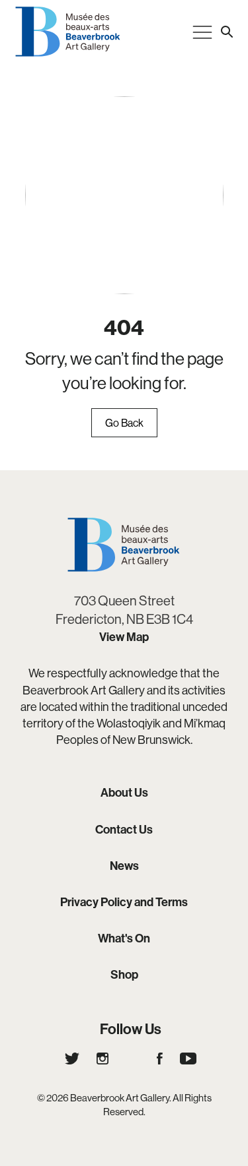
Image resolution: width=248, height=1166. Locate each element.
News (124, 865)
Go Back (124, 422)
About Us (124, 792)
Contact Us (124, 829)
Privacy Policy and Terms (124, 901)
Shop (124, 974)
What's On (124, 938)
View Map (124, 636)
